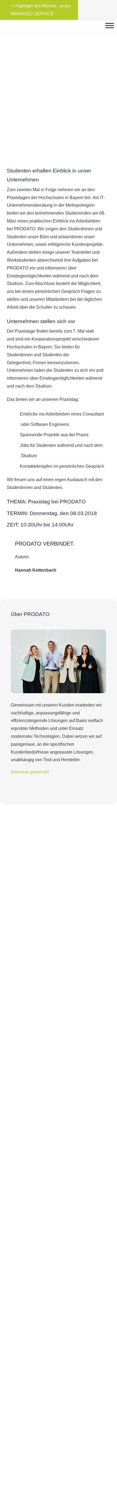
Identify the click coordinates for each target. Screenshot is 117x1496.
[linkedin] (112, 10)
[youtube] (103, 10)
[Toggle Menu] (109, 25)
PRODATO (30, 76)
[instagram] (95, 10)
